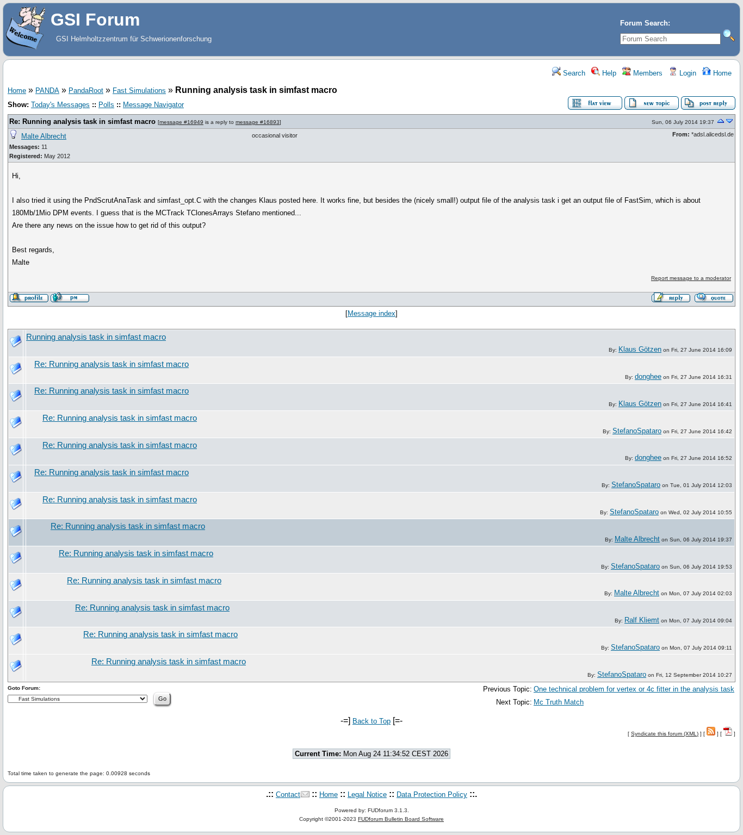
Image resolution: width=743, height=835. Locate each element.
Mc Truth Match (559, 702)
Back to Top (371, 721)
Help (608, 73)
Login (686, 73)
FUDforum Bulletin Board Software (401, 819)
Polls (106, 105)
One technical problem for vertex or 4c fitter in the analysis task (634, 689)
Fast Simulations (139, 90)
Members (646, 73)
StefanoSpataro (636, 431)
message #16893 (258, 122)
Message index (371, 313)
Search (573, 73)
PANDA (47, 90)
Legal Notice (367, 794)
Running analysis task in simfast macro (96, 337)
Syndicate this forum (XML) (664, 734)
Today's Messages (60, 105)
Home (721, 73)
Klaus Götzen (639, 349)
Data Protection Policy (432, 794)
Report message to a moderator (691, 278)
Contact (288, 794)
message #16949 (181, 122)
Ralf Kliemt (641, 620)
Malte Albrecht (43, 136)
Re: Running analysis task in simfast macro (82, 121)
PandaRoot (86, 90)
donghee (648, 376)
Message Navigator (153, 105)
